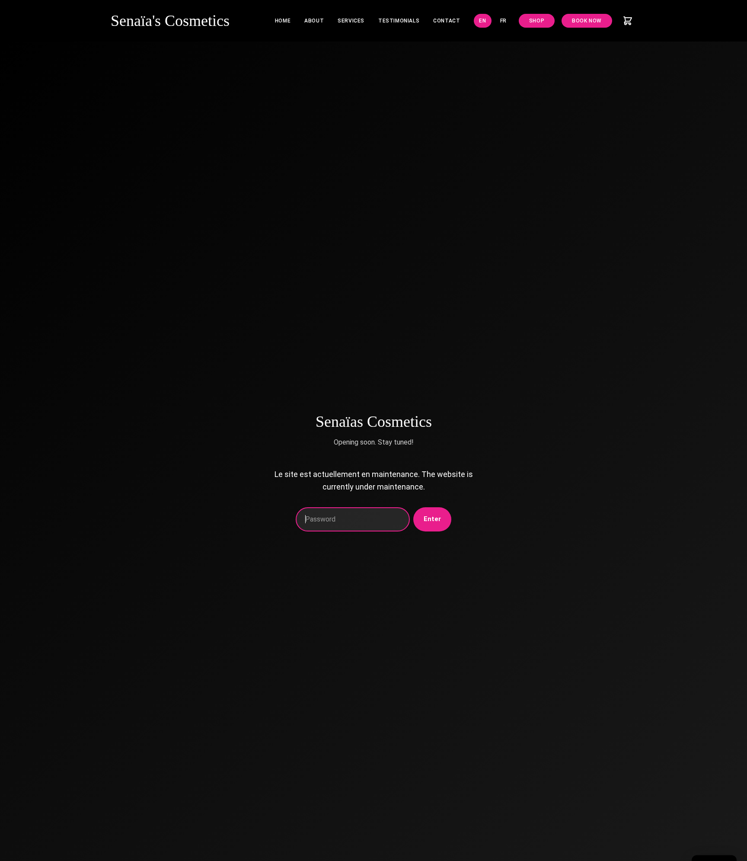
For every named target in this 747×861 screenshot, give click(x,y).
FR (503, 21)
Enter (432, 519)
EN (482, 21)
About (314, 21)
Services (351, 21)
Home (282, 21)
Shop (536, 21)
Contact (446, 21)
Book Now (587, 21)
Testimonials (398, 21)
